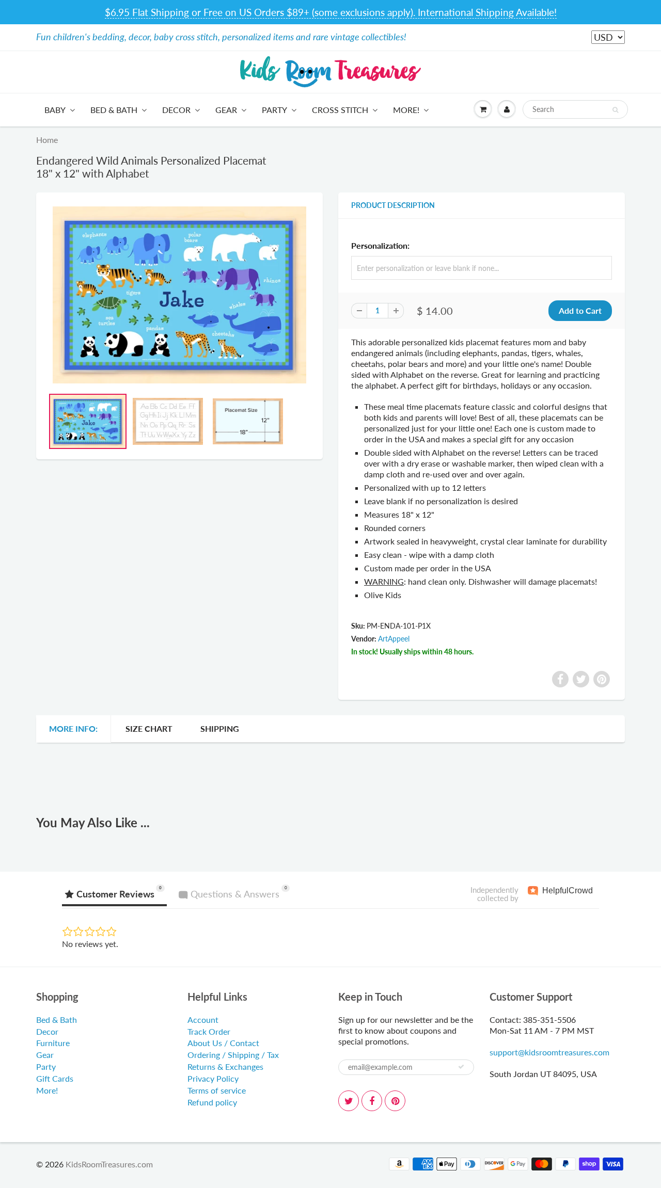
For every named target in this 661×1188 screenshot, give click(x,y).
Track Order (208, 1031)
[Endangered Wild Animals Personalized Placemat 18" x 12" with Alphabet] (179, 295)
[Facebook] (371, 1100)
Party (274, 110)
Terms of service (216, 1090)
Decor (176, 110)
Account (202, 1019)
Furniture (53, 1043)
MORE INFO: (73, 728)
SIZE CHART (148, 728)
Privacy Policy (213, 1078)
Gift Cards (54, 1078)
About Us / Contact (223, 1043)
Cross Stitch (340, 110)
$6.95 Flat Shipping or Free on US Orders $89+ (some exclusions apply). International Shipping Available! (331, 12)
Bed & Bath (113, 110)
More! (406, 110)
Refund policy (212, 1102)
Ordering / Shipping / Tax (233, 1054)
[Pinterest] (395, 1100)
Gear (226, 110)
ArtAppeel (394, 638)
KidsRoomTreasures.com (109, 1164)
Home (47, 140)
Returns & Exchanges (225, 1066)
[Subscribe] (461, 1066)
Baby (55, 110)
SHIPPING (219, 728)
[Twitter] (348, 1100)
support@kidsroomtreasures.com (549, 1052)
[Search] (615, 110)
